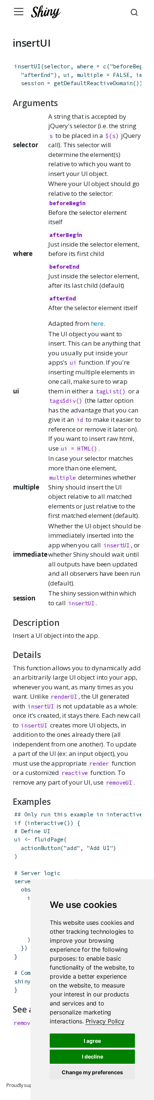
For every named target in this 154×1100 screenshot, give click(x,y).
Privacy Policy (105, 1021)
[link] (105, 1021)
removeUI (119, 782)
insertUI (27, 66)
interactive (45, 822)
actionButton (41, 848)
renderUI (64, 696)
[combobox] (135, 11)
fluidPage (49, 839)
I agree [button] (92, 1041)
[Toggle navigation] (18, 11)
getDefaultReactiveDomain (93, 83)
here (97, 323)
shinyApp (27, 981)
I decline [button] (92, 1056)
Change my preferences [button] (92, 1072)
